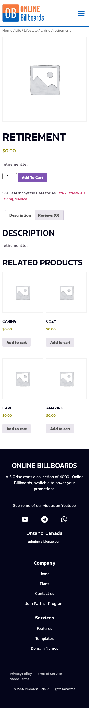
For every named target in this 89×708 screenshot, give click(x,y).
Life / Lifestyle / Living (32, 30)
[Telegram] (44, 519)
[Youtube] (25, 519)
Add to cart (32, 177)
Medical (21, 199)
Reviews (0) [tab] (48, 215)
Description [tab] (20, 215)
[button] (81, 13)
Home (7, 30)
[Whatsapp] (64, 519)
